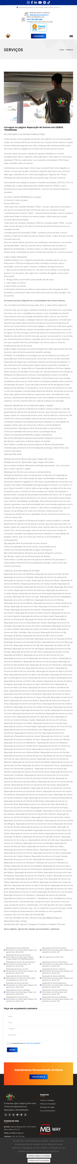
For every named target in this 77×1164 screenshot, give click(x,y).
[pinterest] (44, 2)
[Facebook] (32, 2)
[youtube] (40, 2)
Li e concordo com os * (25, 1043)
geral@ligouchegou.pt (39, 15)
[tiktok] (48, 2)
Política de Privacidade (39, 1160)
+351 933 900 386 (34, 19)
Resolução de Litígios (47, 1107)
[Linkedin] (35, 2)
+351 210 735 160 (17, 1136)
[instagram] (28, 2)
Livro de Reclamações (47, 1111)
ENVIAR (12, 1050)
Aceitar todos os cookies (39, 1155)
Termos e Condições (47, 1100)
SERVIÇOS (69, 50)
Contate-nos (38, 1077)
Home (62, 50)
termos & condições (33, 1043)
